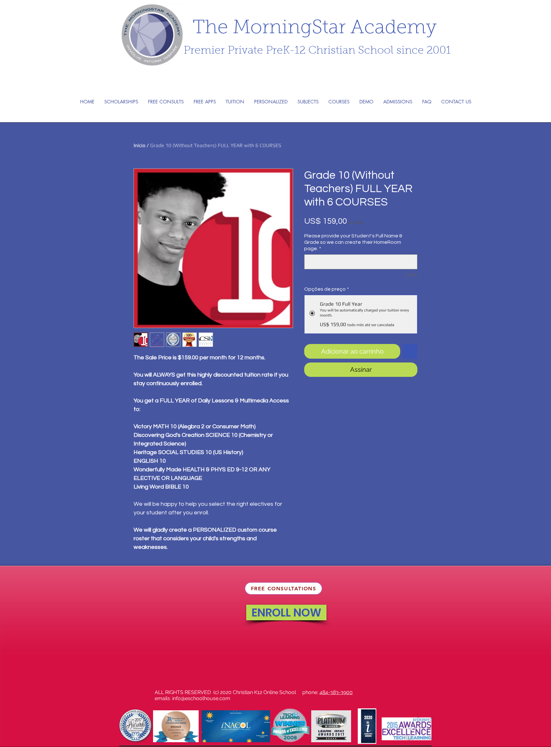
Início (139, 145)
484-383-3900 (336, 692)
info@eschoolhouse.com (201, 698)
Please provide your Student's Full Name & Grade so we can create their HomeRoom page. (353, 242)
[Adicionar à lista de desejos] (410, 351)
